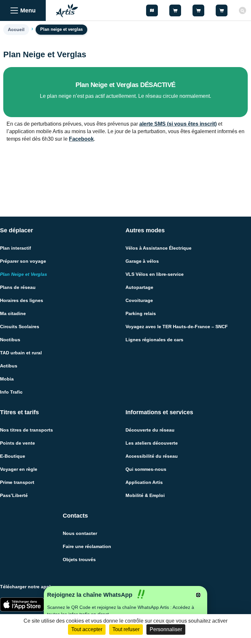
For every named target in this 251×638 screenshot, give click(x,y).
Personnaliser (166, 629)
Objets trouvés (79, 559)
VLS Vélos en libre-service (155, 274)
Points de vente (17, 443)
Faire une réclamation (87, 546)
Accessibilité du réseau (152, 456)
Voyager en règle (18, 469)
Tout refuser (126, 629)
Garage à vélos (142, 261)
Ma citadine (13, 313)
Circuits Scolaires (19, 326)
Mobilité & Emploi (145, 495)
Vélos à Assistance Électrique (159, 248)
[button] (198, 595)
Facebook (81, 139)
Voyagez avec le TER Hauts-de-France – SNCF (177, 326)
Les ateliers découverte (152, 443)
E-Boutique (12, 456)
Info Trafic (11, 392)
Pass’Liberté (14, 495)
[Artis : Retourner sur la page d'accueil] (67, 10)
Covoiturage (139, 300)
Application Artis (144, 482)
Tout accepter (86, 629)
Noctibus (10, 339)
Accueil (16, 29)
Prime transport (17, 482)
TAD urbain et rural (21, 352)
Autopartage (139, 287)
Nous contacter (80, 533)
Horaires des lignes (21, 300)
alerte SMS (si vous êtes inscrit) (178, 124)
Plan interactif (15, 248)
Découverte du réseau (150, 430)
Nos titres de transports (26, 430)
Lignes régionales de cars (154, 339)
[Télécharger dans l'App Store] (22, 604)
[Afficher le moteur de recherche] (242, 10)
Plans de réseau (18, 287)
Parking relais (141, 313)
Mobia (7, 378)
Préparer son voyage (23, 261)
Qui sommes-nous (146, 469)
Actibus (8, 365)
